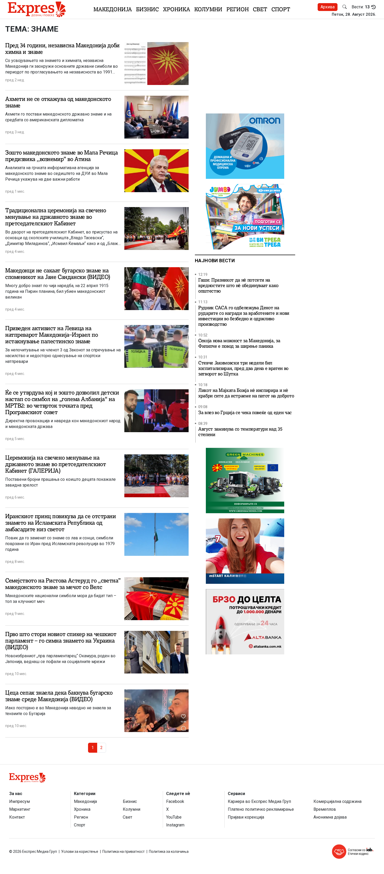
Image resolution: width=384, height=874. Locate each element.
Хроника (176, 9)
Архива (328, 6)
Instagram (175, 824)
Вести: (361, 7)
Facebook (175, 801)
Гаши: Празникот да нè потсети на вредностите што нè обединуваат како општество (238, 285)
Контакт (17, 817)
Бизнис (147, 9)
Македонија (113, 9)
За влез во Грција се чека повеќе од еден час (245, 412)
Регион (237, 9)
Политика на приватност (123, 851)
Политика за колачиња (169, 851)
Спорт (280, 9)
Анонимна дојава (330, 817)
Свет (260, 9)
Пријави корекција (246, 817)
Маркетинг (19, 809)
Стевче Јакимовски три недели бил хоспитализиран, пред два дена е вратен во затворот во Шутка (243, 368)
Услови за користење (79, 851)
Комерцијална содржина (337, 801)
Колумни (208, 9)
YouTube (174, 817)
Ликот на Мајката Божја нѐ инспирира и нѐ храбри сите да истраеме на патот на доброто (246, 393)
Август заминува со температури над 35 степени (240, 431)
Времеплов (324, 809)
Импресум (19, 801)
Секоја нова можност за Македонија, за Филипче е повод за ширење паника (239, 343)
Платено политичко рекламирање (261, 809)
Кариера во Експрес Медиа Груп (259, 801)
